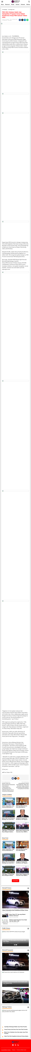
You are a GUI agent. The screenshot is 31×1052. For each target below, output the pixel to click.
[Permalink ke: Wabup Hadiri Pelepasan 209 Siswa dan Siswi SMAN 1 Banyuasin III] (22, 825)
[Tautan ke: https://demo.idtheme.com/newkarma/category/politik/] (28, 928)
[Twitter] (15, 778)
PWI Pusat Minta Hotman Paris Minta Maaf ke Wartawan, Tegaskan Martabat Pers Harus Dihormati (21, 806)
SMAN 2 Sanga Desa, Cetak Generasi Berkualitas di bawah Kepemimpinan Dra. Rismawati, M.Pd (8, 806)
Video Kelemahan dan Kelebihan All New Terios (15, 910)
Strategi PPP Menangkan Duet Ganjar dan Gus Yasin (14, 940)
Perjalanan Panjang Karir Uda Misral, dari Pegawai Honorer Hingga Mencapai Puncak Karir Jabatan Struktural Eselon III (22, 819)
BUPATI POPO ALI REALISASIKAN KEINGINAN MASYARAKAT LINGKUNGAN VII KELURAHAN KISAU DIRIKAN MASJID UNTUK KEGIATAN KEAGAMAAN (8, 786)
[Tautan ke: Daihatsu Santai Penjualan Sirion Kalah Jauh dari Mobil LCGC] (5, 921)
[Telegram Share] (25, 20)
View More (15, 880)
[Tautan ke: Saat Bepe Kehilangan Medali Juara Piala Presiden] (15, 1017)
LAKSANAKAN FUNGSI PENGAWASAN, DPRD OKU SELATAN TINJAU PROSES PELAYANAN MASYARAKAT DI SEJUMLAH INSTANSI (22, 785)
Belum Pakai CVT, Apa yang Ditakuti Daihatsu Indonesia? (17, 915)
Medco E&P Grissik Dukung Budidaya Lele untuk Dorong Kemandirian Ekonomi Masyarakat (8, 819)
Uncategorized (4, 20)
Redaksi (14, 1049)
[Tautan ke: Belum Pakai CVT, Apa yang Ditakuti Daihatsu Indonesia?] (5, 915)
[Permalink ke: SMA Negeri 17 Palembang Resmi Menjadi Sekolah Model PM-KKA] (8, 825)
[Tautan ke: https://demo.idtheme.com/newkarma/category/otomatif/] (28, 888)
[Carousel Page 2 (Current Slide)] (16, 944)
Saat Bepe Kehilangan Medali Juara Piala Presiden (15, 1026)
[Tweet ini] (22, 20)
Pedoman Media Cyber (21, 1049)
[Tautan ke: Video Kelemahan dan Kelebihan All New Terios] (15, 899)
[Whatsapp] (27, 20)
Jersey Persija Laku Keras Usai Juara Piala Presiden (16, 1029)
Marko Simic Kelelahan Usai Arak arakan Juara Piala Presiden (16, 1033)
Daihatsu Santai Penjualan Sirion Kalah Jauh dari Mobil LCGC (18, 920)
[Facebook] (13, 778)
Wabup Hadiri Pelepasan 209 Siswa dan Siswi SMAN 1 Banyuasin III (22, 831)
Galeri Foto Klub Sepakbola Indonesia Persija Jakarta (16, 1036)
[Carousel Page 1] (14, 944)
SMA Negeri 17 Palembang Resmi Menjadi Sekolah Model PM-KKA (8, 831)
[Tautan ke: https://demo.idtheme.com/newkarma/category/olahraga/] (28, 1007)
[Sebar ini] (20, 20)
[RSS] (18, 778)
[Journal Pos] (15, 1)
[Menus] (2, 1)
